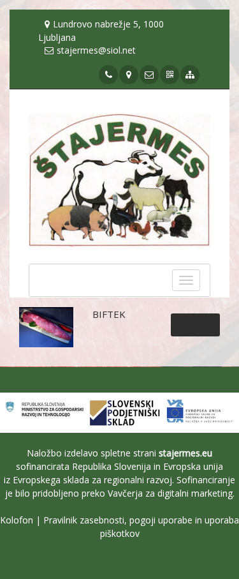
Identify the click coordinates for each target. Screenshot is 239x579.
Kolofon (16, 520)
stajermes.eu (185, 453)
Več (199, 325)
